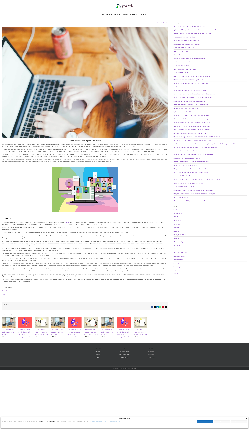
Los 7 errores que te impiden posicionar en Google (17, 344)
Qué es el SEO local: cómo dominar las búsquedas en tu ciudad (193, 76)
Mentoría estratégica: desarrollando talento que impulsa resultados (194, 94)
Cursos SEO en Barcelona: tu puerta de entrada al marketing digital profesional (198, 179)
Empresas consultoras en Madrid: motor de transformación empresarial (195, 194)
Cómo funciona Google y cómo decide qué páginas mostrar (192, 115)
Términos (97, 361)
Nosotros (97, 359)
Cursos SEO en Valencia (181, 197)
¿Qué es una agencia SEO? (182, 65)
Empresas (177, 224)
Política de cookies (5, 425)
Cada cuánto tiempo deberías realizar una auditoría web (191, 105)
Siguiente (164, 22)
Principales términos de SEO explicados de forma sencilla (191, 162)
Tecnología (177, 267)
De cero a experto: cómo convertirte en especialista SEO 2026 (133, 344)
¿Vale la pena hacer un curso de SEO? (185, 48)
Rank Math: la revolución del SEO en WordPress (188, 183)
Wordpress (177, 274)
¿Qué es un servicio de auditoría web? (185, 165)
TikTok (3, 294)
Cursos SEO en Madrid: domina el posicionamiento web (191, 172)
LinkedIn (176, 238)
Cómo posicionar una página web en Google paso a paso (191, 83)
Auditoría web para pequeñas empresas (186, 87)
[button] (246, 418)
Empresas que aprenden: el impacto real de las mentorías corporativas (195, 169)
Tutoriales (177, 270)
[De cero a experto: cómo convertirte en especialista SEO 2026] (141, 318)
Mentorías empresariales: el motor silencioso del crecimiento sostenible (195, 147)
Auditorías (177, 210)
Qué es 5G (5, 291)
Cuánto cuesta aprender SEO (183, 62)
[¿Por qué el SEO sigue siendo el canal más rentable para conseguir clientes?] (85, 318)
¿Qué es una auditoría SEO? (182, 112)
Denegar (222, 421)
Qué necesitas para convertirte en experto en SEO (189, 80)
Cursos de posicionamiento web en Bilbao (186, 55)
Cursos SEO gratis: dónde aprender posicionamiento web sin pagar (194, 97)
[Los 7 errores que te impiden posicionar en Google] (29, 318)
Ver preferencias (239, 421)
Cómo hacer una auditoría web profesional (187, 158)
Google (176, 227)
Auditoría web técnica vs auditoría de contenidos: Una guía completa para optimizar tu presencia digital (205, 144)
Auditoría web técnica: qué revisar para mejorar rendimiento (192, 122)
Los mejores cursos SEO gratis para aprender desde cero (191, 201)
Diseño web (177, 217)
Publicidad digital (179, 256)
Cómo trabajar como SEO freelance (184, 37)
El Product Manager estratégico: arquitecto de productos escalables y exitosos (197, 137)
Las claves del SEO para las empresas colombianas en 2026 (192, 126)
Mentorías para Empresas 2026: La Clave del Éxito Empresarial (192, 140)
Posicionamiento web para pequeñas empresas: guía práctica (192, 129)
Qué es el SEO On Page (181, 51)
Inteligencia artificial (180, 235)
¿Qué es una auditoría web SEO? (184, 186)
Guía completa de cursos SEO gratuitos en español (189, 58)
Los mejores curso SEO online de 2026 (185, 69)
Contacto (98, 364)
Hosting (176, 231)
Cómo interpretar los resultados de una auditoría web (190, 90)
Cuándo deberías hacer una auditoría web (186, 108)
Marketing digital (179, 242)
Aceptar (205, 421)
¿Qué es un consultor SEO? (182, 72)
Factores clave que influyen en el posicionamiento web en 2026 (193, 151)
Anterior (157, 22)
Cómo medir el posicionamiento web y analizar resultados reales (193, 154)
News (176, 249)
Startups (176, 263)
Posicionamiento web (180, 252)
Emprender (177, 220)
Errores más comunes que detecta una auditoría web (190, 133)
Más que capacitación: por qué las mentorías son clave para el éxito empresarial (198, 119)
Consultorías (178, 213)
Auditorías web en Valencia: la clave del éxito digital (189, 101)
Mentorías (177, 245)
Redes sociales (178, 260)
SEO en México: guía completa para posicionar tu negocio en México (194, 190)
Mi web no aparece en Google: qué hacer (186, 40)
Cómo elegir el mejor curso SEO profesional (187, 44)
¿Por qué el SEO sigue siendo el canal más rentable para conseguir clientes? (81, 344)
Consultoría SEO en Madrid (182, 176)
